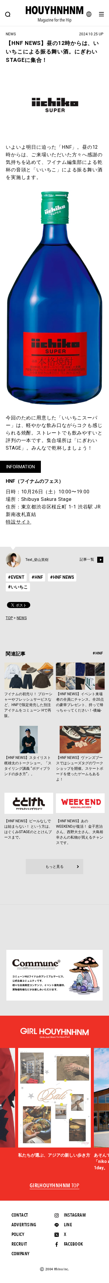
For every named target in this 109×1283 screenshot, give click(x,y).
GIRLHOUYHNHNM (55, 1186)
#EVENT (16, 577)
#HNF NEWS (62, 577)
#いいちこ (18, 586)
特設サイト (18, 522)
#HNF (37, 577)
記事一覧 (87, 559)
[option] (54, 1103)
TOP (9, 618)
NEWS (22, 618)
